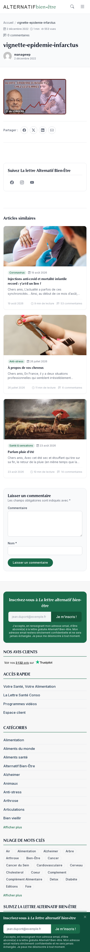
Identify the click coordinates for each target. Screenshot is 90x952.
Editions (12, 886)
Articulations (13, 809)
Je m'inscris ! (66, 617)
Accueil (8, 22)
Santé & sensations (21, 445)
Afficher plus (12, 827)
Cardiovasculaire (49, 865)
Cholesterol (14, 872)
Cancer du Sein (17, 865)
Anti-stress (16, 361)
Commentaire (17, 508)
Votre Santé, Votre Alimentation (29, 686)
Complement (57, 872)
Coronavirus (17, 272)
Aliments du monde (19, 748)
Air (8, 851)
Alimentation (13, 740)
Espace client (14, 712)
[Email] (52, 130)
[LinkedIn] (42, 130)
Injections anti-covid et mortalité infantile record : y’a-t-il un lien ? (37, 281)
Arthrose (10, 801)
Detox (54, 879)
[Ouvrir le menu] (82, 7)
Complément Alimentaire (24, 879)
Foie (28, 886)
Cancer (53, 858)
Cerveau (76, 865)
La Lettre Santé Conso (21, 695)
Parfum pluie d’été (21, 451)
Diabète (71, 879)
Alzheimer (11, 775)
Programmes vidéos (20, 704)
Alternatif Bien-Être (19, 766)
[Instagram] (22, 182)
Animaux (10, 783)
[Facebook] (24, 130)
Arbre (70, 851)
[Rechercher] (72, 6)
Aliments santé (15, 757)
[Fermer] (85, 917)
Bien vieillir (12, 818)
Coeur (35, 872)
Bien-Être (33, 858)
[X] (33, 130)
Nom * (12, 543)
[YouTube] (32, 182)
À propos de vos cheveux (26, 367)
